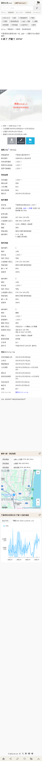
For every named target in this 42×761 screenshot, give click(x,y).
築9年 (34, 25)
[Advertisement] (21, 65)
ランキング (37, 12)
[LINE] (32, 753)
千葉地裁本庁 (23, 18)
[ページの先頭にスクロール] (38, 759)
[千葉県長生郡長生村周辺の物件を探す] (39, 453)
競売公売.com (14, 754)
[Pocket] (29, 753)
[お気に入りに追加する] (30, 140)
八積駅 (35, 21)
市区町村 (28, 12)
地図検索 (11, 12)
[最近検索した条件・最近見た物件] (24, 759)
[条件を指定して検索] (17, 759)
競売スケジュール (21, 392)
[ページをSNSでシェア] (10, 759)
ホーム (3, 12)
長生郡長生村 (15, 21)
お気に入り (38, 4)
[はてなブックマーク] (26, 753)
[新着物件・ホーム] (3, 759)
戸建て (33, 18)
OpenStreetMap (28, 508)
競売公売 (4, 3)
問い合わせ (21, 142)
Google (4, 507)
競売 (14, 18)
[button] (38, 472)
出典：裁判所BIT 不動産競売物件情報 (12, 399)
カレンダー (19, 12)
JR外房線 (15, 25)
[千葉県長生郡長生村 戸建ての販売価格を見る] (39, 515)
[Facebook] (20, 753)
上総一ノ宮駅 (26, 21)
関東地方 (11, 29)
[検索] (37, 8)
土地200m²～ (25, 25)
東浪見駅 (6, 25)
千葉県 (5, 21)
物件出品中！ (21, 3)
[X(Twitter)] (23, 753)
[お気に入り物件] (31, 759)
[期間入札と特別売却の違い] (8, 150)
